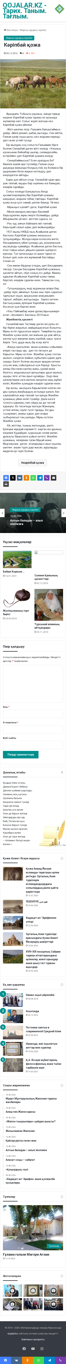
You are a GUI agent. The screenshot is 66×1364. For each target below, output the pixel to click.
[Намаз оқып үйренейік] (13, 1000)
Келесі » (7, 844)
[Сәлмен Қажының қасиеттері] (48, 561)
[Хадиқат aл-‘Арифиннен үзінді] (13, 923)
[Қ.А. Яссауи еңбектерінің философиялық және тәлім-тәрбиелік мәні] (13, 1065)
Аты (6, 707)
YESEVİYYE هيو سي (36, 901)
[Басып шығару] (6, 484)
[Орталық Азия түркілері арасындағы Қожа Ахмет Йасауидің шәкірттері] (13, 939)
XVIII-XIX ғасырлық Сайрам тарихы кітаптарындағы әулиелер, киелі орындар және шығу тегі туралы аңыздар (43, 959)
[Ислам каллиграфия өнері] (33, 1290)
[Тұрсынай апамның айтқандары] (48, 605)
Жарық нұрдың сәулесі (33, 30)
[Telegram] (40, 478)
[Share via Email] (53, 478)
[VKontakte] (19, 478)
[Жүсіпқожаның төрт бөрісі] (17, 598)
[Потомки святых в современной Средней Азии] (13, 1032)
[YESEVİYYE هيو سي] (13, 906)
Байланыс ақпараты (33, 1339)
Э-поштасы (10, 722)
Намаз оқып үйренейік (40, 994)
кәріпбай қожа (33, 462)
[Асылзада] (13, 1016)
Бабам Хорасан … (14, 571)
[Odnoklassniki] (26, 478)
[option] (33, 513)
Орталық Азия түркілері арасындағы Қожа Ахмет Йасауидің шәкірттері (42, 938)
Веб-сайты (9, 738)
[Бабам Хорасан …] (17, 559)
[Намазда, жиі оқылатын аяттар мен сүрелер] (13, 1049)
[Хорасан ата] (53, 1290)
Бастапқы (12, 30)
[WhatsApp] (33, 478)
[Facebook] (6, 478)
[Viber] (47, 478)
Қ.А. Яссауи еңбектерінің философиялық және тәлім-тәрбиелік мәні (44, 1064)
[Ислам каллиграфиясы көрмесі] (12, 1304)
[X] (13, 478)
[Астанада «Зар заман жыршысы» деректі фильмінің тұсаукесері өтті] (53, 1304)
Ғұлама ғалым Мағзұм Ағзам (26, 1254)
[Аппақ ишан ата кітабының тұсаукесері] (33, 1304)
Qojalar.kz (13, 1333)
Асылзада (32, 1011)
